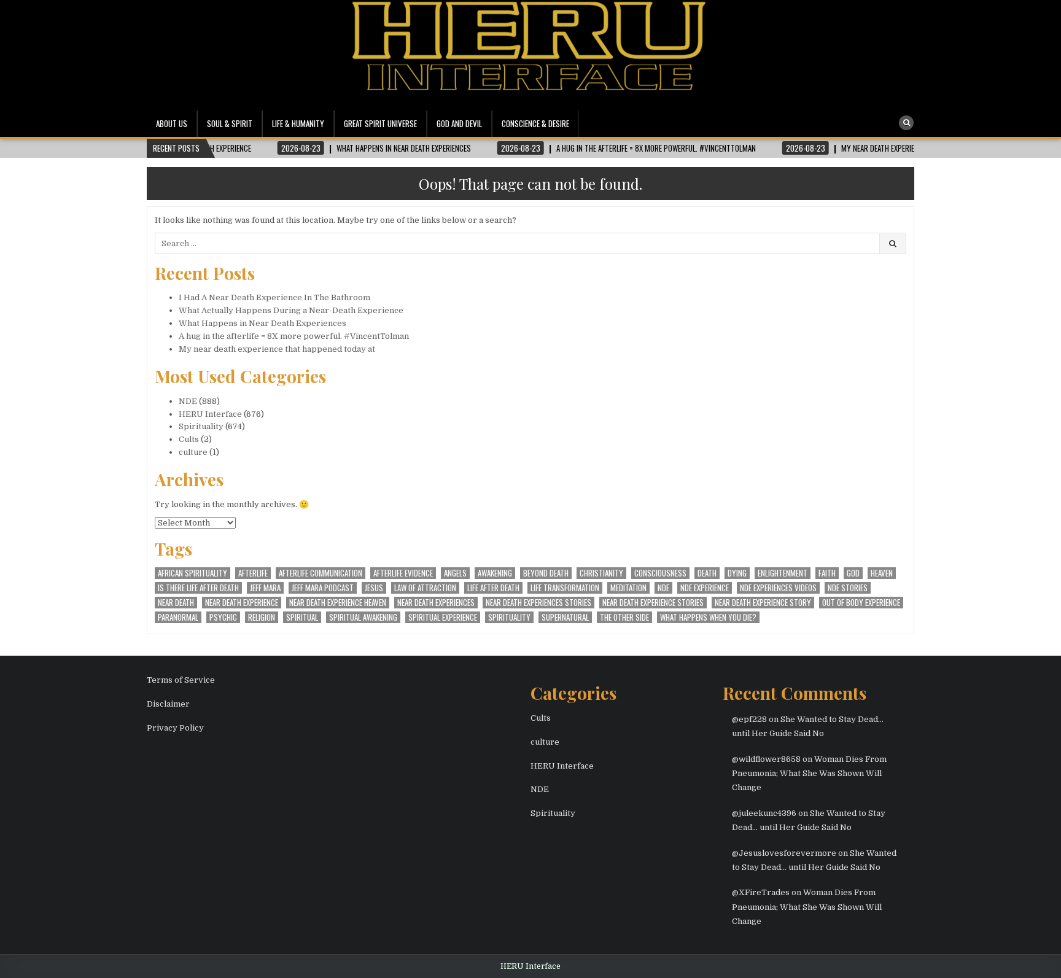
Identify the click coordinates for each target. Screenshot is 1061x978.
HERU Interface (210, 414)
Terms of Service (181, 680)
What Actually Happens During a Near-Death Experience (291, 310)
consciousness (660, 573)
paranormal (178, 617)
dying (737, 573)
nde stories (848, 588)
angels (455, 573)
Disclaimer (168, 703)
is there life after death (198, 588)
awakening (495, 573)
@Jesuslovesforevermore (784, 853)
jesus (374, 588)
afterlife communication (320, 573)
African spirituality (192, 573)
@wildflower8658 (766, 759)
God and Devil (459, 123)
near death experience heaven (337, 602)
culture (193, 452)
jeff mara (265, 588)
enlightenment (782, 573)
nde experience (704, 588)
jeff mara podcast (323, 588)
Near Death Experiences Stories (538, 602)
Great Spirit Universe (380, 123)
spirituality (509, 617)
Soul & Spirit (229, 123)
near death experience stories (653, 602)
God (853, 573)
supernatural (565, 617)
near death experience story (763, 602)
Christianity (601, 573)
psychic (223, 617)
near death (176, 602)
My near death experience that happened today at (277, 349)
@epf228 (749, 719)
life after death (493, 588)
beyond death (546, 573)
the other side (624, 617)
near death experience (241, 602)
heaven (882, 573)
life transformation (564, 588)
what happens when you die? (708, 617)
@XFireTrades (761, 892)
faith (827, 573)
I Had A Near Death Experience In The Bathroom (274, 297)
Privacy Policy (175, 727)
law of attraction (425, 588)
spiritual (302, 617)
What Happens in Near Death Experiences (262, 323)
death (707, 573)
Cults (189, 439)
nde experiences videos (778, 588)
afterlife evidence (403, 573)
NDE (188, 401)
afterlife (253, 573)
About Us (171, 123)
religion (261, 617)
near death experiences (436, 602)
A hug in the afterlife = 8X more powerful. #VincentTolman (294, 336)
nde (663, 588)
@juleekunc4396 (764, 813)
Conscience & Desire (535, 123)
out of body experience (861, 602)
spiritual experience (442, 617)
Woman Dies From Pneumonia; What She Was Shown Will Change (809, 774)
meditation (628, 588)
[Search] (906, 122)
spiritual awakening (363, 617)
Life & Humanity (298, 123)
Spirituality (201, 426)
